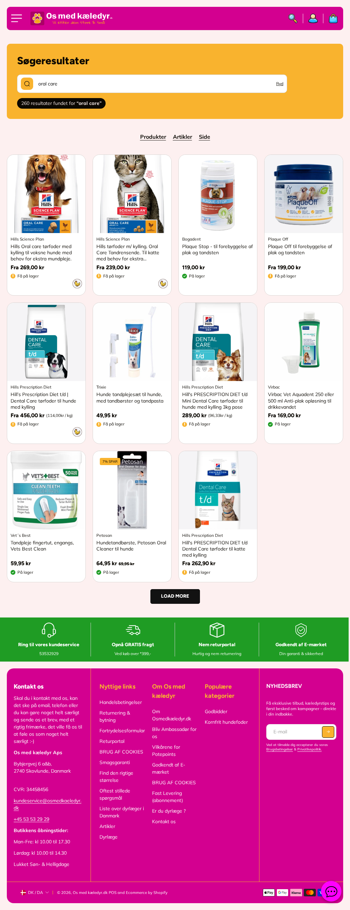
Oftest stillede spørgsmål (114, 794)
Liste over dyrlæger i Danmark (121, 812)
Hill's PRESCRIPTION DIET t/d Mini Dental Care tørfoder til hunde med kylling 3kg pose (214, 400)
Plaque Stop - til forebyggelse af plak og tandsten (217, 249)
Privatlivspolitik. (309, 749)
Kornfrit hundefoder (226, 722)
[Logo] (71, 18)
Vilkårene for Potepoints (166, 750)
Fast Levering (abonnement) (167, 796)
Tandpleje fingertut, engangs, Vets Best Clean (42, 546)
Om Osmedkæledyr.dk (171, 715)
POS (113, 892)
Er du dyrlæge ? (169, 811)
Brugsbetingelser (279, 749)
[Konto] (313, 18)
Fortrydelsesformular (122, 731)
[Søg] (293, 18)
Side (204, 136)
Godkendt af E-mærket (168, 768)
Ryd (279, 83)
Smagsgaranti (114, 762)
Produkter (153, 136)
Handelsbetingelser (120, 702)
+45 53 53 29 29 (31, 819)
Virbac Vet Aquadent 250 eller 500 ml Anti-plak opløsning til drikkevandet (301, 400)
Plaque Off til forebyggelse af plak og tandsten (300, 249)
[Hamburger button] (18, 18)
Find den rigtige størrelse (116, 776)
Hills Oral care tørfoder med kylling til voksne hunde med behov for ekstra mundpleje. (41, 252)
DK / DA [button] (35, 892)
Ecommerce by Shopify (146, 892)
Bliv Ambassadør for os (174, 732)
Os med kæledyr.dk (90, 892)
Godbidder (216, 711)
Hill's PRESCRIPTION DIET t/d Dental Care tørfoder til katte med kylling (214, 549)
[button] (328, 732)
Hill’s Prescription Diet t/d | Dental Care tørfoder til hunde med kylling (43, 400)
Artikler (182, 136)
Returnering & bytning (114, 716)
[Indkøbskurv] (330, 18)
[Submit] (27, 84)
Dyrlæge (108, 837)
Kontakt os (164, 821)
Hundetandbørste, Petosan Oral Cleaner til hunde (131, 546)
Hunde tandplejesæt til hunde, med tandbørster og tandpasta (129, 397)
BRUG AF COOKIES (121, 752)
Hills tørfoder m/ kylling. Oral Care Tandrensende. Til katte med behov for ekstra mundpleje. (127, 252)
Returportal (111, 741)
